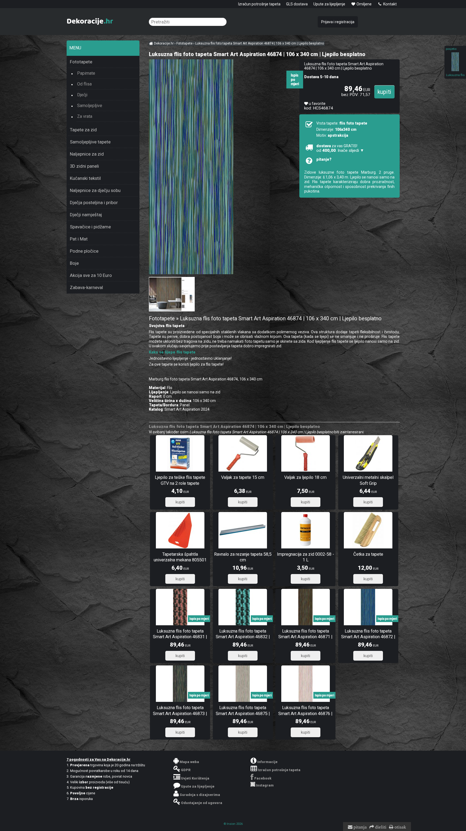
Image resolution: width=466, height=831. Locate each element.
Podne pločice (84, 251)
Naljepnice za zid (87, 154)
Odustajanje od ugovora (201, 803)
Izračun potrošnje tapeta (259, 4)
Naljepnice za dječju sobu (95, 190)
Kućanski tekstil (85, 178)
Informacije (267, 762)
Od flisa (84, 84)
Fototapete (81, 61)
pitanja (359, 827)
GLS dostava (297, 4)
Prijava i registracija (337, 22)
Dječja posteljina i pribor (94, 202)
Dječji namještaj (86, 214)
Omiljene (364, 4)
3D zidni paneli (84, 166)
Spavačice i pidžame (90, 226)
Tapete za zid (83, 129)
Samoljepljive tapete (90, 142)
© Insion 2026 (233, 824)
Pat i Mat (79, 239)
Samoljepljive (89, 105)
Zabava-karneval (86, 287)
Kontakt (389, 4)
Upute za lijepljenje (329, 4)
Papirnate (86, 73)
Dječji (82, 94)
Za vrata (84, 116)
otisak (399, 827)
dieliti (380, 827)
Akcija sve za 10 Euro (91, 275)
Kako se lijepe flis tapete (172, 352)
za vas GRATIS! (340, 148)
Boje (74, 263)
